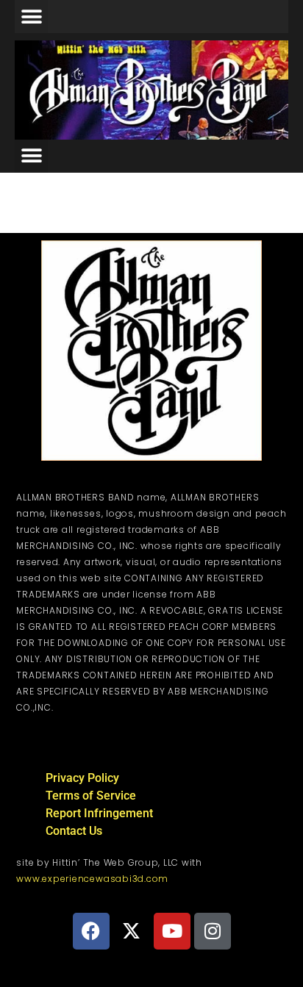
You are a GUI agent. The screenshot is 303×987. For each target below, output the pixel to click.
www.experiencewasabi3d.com (92, 878)
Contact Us (74, 831)
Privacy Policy (82, 778)
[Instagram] (212, 931)
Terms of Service (91, 796)
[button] (31, 16)
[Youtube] (172, 931)
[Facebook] (91, 931)
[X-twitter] (131, 931)
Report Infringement (99, 813)
